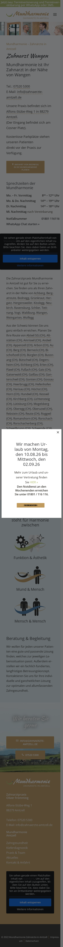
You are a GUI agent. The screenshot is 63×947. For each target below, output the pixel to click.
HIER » (34, 482)
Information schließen (31, 505)
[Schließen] (58, 432)
